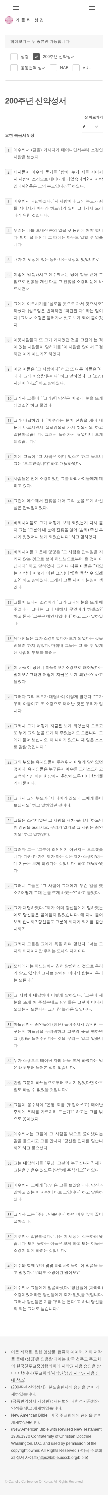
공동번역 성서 (33, 68)
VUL (87, 68)
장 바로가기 (93, 117)
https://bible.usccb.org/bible (62, 1457)
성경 (25, 57)
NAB (64, 68)
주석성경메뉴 (16, 8)
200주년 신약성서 (59, 57)
